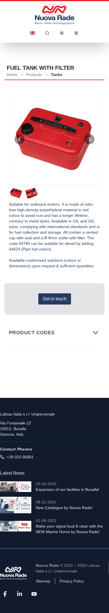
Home (12, 74)
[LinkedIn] (20, 594)
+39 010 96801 (20, 457)
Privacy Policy (72, 581)
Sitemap (43, 581)
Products (34, 74)
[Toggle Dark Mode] (62, 33)
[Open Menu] (76, 33)
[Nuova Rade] (13, 573)
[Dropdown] (33, 33)
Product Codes (32, 332)
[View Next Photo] (89, 139)
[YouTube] (34, 594)
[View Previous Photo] (20, 139)
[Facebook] (5, 594)
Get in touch (55, 298)
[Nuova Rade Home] (54, 14)
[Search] (47, 33)
